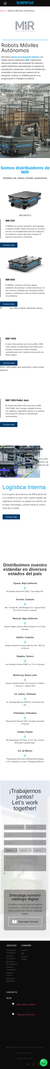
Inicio (2, 10)
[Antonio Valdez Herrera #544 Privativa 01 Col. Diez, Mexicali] (25, 623)
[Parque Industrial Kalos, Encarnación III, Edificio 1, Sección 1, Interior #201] (25, 680)
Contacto (11, 992)
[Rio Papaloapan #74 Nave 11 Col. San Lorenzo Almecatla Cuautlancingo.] (25, 737)
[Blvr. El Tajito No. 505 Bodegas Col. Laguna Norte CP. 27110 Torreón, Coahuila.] (25, 604)
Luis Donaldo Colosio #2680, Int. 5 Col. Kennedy (25, 664)
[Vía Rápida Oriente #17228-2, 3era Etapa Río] (25, 588)
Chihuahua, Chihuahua (25, 713)
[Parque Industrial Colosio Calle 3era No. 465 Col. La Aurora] (25, 642)
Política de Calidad (25, 1058)
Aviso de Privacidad (25, 1053)
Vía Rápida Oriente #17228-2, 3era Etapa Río (25, 591)
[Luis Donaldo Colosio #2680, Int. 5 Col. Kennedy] (25, 661)
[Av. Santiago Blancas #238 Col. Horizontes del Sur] (25, 699)
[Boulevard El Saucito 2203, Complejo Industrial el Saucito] (25, 718)
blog (9, 998)
